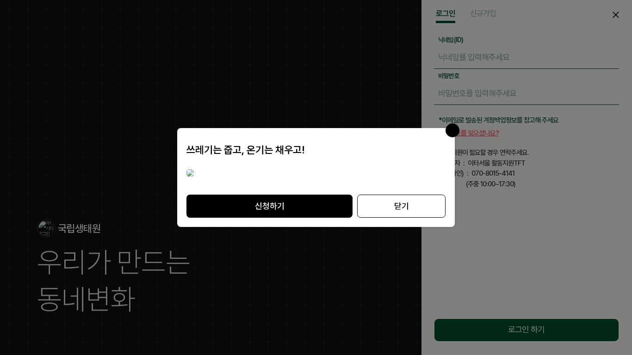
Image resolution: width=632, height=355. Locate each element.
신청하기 (270, 206)
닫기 (401, 206)
